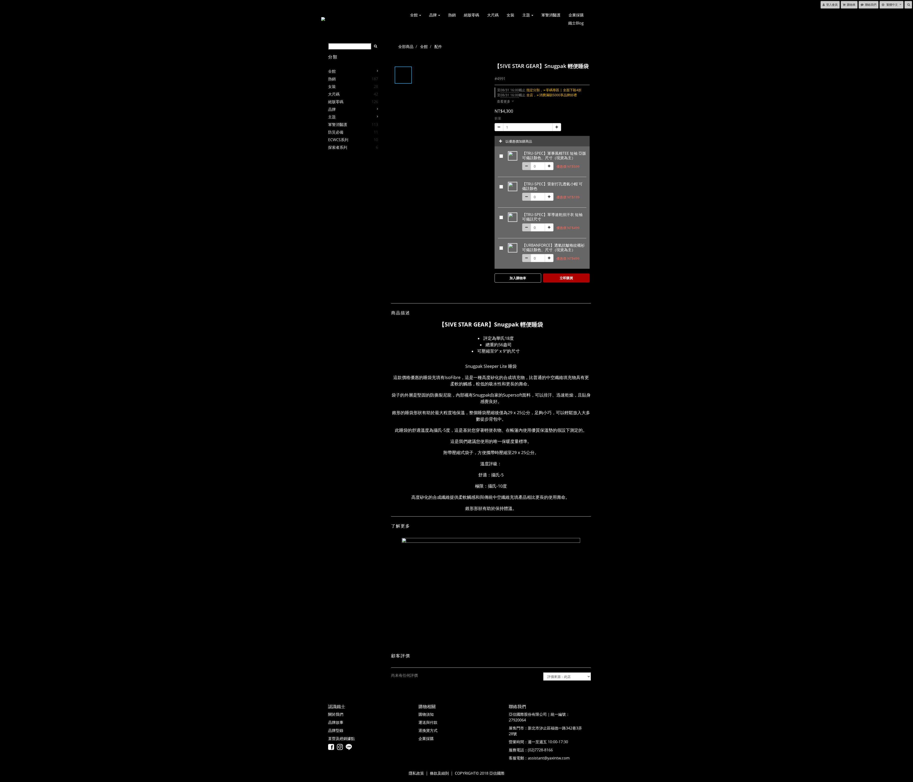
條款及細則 (439, 773)
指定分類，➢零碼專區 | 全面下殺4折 (539, 90)
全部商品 (405, 46)
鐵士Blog (576, 23)
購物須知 (426, 714)
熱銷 (452, 15)
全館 (414, 15)
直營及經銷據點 (341, 738)
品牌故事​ (335, 722)
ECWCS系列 (338, 139)
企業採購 (576, 15)
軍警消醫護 (550, 15)
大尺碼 (493, 15)
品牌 (433, 15)
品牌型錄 (335, 730)
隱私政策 (416, 773)
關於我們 (335, 714)
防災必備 (335, 132)
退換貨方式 (427, 730)
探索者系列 (337, 147)
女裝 (510, 15)
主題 (526, 15)
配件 (438, 46)
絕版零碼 (471, 15)
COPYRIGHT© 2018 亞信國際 (480, 773)
